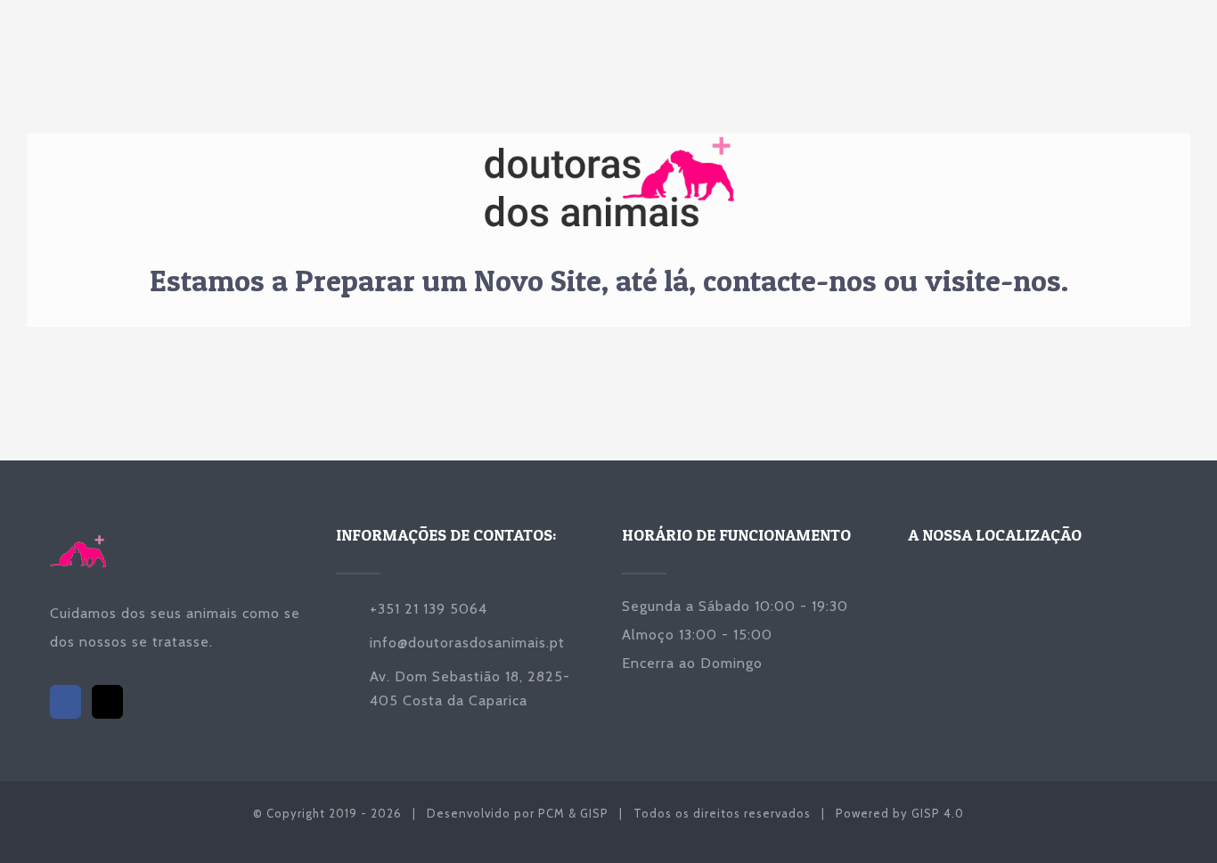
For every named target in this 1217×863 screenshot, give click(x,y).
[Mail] (107, 702)
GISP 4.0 (937, 813)
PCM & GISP (573, 813)
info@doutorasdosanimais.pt (467, 642)
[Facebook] (65, 702)
